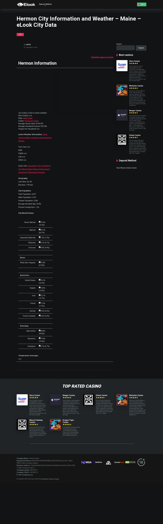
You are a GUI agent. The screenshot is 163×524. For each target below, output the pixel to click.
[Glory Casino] (122, 71)
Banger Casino (135, 111)
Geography (32, 166)
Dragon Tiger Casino (68, 421)
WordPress (45, 479)
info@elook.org (27, 475)
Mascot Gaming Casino (35, 421)
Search (119, 44)
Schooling (22, 172)
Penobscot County (31, 121)
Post (20, 34)
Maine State (27, 118)
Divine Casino (135, 135)
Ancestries (44, 169)
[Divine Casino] (122, 145)
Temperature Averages (36, 172)
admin (28, 44)
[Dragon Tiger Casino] (55, 429)
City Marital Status (25, 169)
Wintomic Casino (136, 86)
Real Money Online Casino (126, 168)
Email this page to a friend (102, 57)
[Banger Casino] (122, 120)
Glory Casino (134, 61)
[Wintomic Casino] (122, 95)
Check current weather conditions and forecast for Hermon (35, 137)
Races (36, 169)
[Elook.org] (26, 4)
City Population (44, 166)
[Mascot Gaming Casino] (22, 429)
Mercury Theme (54, 479)
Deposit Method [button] (45, 4)
